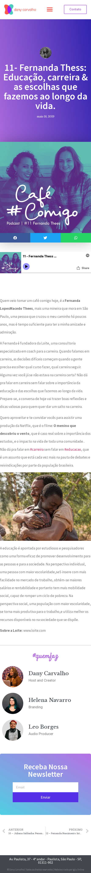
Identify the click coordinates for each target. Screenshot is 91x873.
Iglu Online (78, 869)
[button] (49, 9)
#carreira (37, 449)
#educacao (72, 449)
